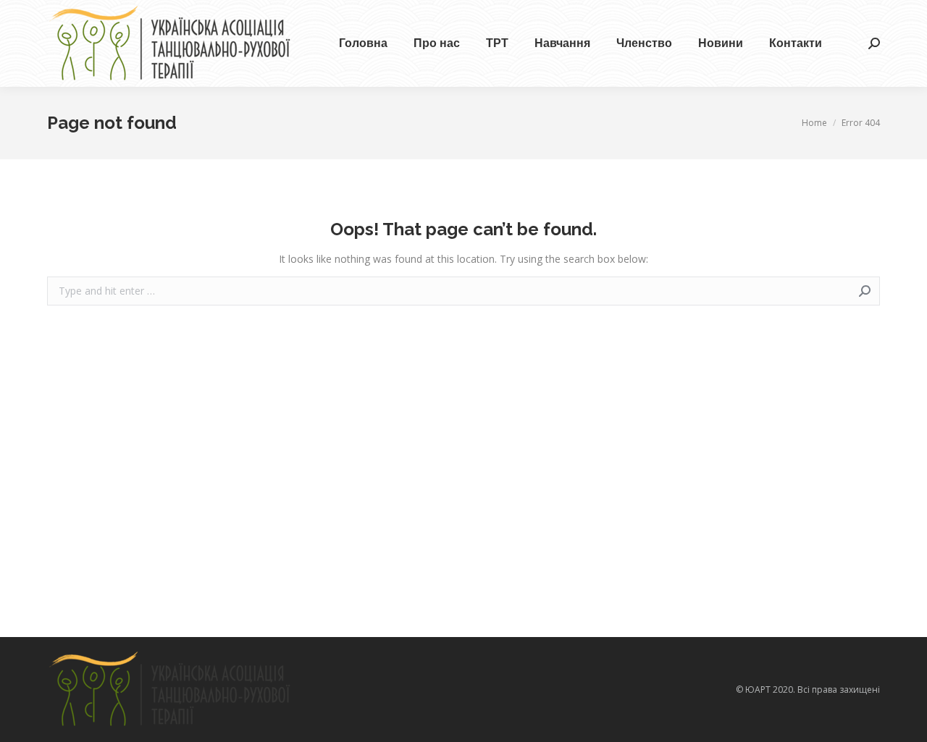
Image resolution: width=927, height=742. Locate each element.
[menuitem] (363, 43)
